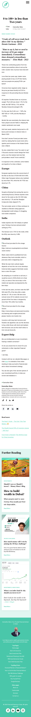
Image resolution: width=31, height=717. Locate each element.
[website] (3, 401)
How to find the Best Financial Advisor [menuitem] (15, 670)
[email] (17, 409)
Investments (8, 481)
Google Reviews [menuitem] (15, 681)
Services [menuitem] (15, 693)
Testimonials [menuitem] (15, 690)
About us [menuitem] (15, 687)
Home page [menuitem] (15, 648)
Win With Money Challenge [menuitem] (15, 673)
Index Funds (16, 587)
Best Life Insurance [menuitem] (15, 650)
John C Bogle (9, 602)
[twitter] (13, 401)
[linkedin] (10, 401)
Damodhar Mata (18, 27)
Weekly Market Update (8, 34)
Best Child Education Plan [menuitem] (15, 661)
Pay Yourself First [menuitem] (15, 678)
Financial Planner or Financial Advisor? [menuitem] (15, 667)
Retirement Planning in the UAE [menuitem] (15, 656)
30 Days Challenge (9, 538)
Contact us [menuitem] (15, 696)
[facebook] (6, 401)
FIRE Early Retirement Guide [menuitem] (15, 659)
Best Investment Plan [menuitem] (16, 653)
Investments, (8, 587)
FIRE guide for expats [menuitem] (15, 676)
